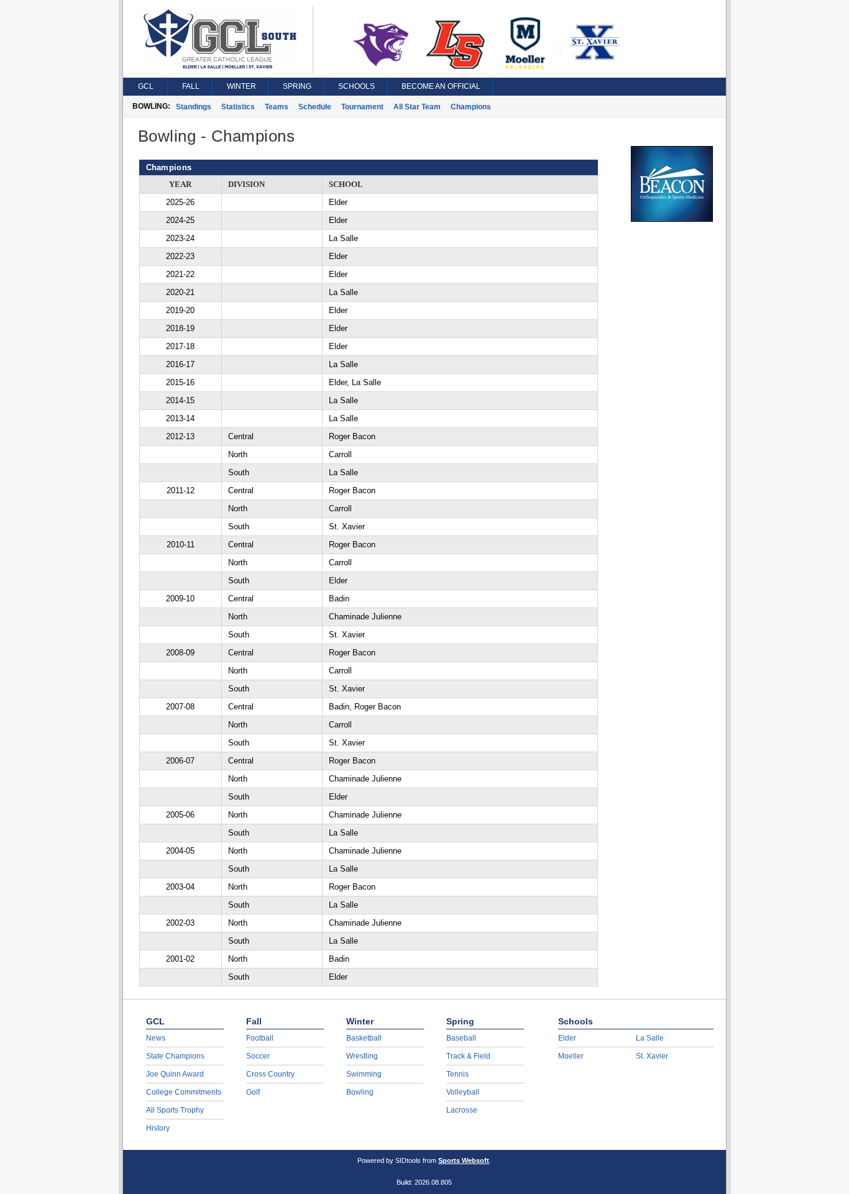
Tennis (457, 1074)
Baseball (461, 1038)
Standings (193, 107)
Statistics (238, 107)
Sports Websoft (463, 1160)
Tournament (362, 107)
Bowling (360, 1092)
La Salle (650, 1038)
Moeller (571, 1056)
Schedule (314, 107)
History (158, 1128)
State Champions (175, 1056)
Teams (276, 107)
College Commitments (183, 1092)
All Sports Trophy (175, 1110)
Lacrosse (461, 1110)
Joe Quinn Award (175, 1074)
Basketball (364, 1038)
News (155, 1038)
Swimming (364, 1074)
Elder (567, 1038)
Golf (253, 1092)
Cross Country (270, 1074)
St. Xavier (652, 1056)
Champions (471, 107)
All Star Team (417, 107)
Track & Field (468, 1056)
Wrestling (362, 1056)
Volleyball (462, 1092)
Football (259, 1038)
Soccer (258, 1056)
